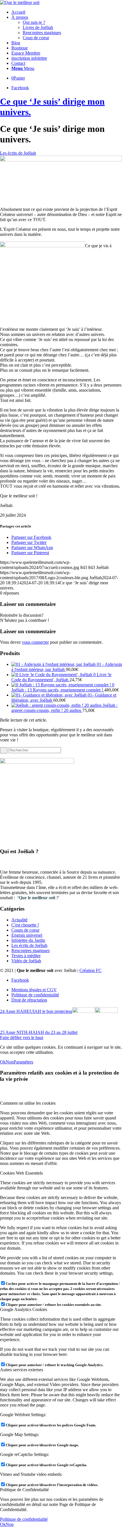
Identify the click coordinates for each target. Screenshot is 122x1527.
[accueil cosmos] (61, 159)
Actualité (19, 919)
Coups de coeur (25, 930)
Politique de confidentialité (24, 1519)
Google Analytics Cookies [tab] (23, 1309)
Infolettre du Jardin (28, 940)
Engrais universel (26, 935)
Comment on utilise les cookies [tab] (28, 1103)
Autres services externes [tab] (21, 1369)
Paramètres (23, 1061)
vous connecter (35, 642)
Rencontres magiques (30, 950)
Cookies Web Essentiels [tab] (21, 1173)
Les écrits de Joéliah (18, 153)
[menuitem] (66, 12)
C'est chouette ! (25, 925)
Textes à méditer (26, 955)
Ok (3, 1061)
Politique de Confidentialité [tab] (24, 1489)
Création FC (90, 970)
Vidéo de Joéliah (26, 960)
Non (10, 1061)
